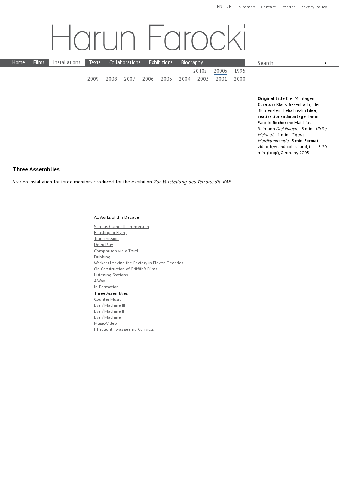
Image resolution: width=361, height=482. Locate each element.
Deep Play (103, 244)
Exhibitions (161, 62)
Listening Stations (111, 274)
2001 (221, 79)
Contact (268, 7)
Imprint (288, 7)
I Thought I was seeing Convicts (124, 329)
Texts (95, 62)
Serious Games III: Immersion (121, 226)
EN (219, 6)
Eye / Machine (107, 317)
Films (38, 62)
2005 (166, 79)
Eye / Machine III (109, 305)
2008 (111, 79)
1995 (239, 70)
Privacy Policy (314, 7)
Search (265, 62)
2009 (93, 79)
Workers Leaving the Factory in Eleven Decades (138, 262)
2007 (129, 79)
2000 (239, 79)
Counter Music (107, 299)
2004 (184, 79)
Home (18, 62)
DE (228, 6)
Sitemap (247, 7)
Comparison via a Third (116, 250)
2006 (148, 79)
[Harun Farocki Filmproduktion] (148, 37)
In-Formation (106, 286)
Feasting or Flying (111, 232)
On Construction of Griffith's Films (125, 268)
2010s (200, 70)
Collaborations (125, 62)
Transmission (106, 238)
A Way (99, 280)
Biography (192, 62)
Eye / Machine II (109, 311)
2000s (220, 70)
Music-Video (105, 323)
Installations (66, 62)
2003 (203, 79)
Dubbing (102, 256)
